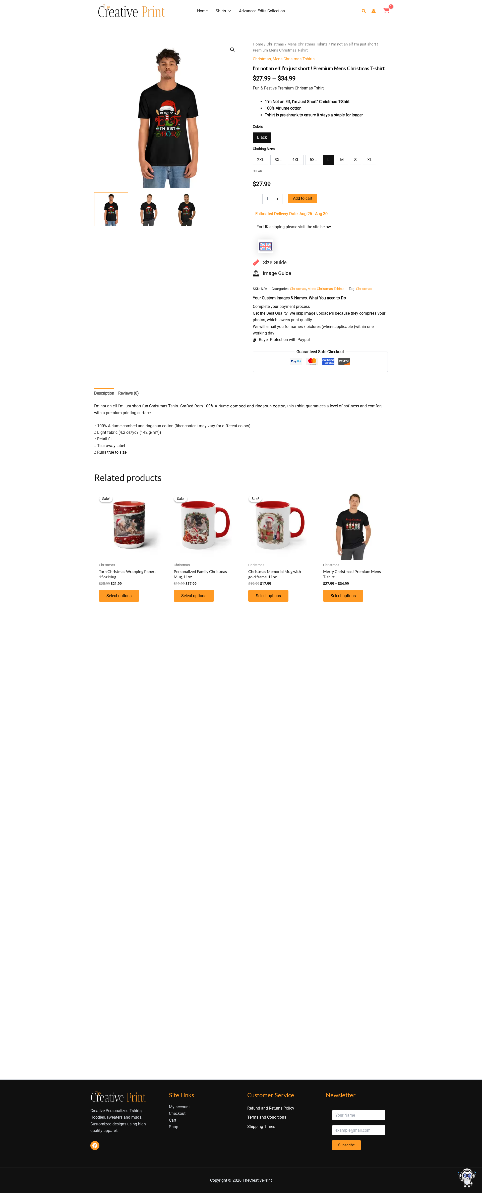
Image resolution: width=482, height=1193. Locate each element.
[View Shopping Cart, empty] (386, 11)
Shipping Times (261, 1126)
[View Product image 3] (186, 209)
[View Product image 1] (111, 209)
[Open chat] (467, 1178)
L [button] (328, 159)
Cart (172, 1120)
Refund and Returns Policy (270, 1108)
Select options (119, 595)
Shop (173, 1126)
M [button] (342, 159)
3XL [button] (278, 159)
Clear (257, 171)
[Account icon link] (373, 11)
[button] (228, 11)
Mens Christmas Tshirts (307, 44)
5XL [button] (313, 159)
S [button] (355, 159)
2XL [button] (260, 159)
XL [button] (369, 159)
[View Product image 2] (149, 209)
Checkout (177, 1113)
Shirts (221, 11)
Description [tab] (104, 393)
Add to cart (302, 198)
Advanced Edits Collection (262, 11)
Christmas (275, 44)
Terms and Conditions (266, 1117)
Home (202, 11)
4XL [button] (295, 159)
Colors (258, 126)
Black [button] (262, 137)
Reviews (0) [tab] (128, 393)
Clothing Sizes (264, 149)
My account (179, 1107)
